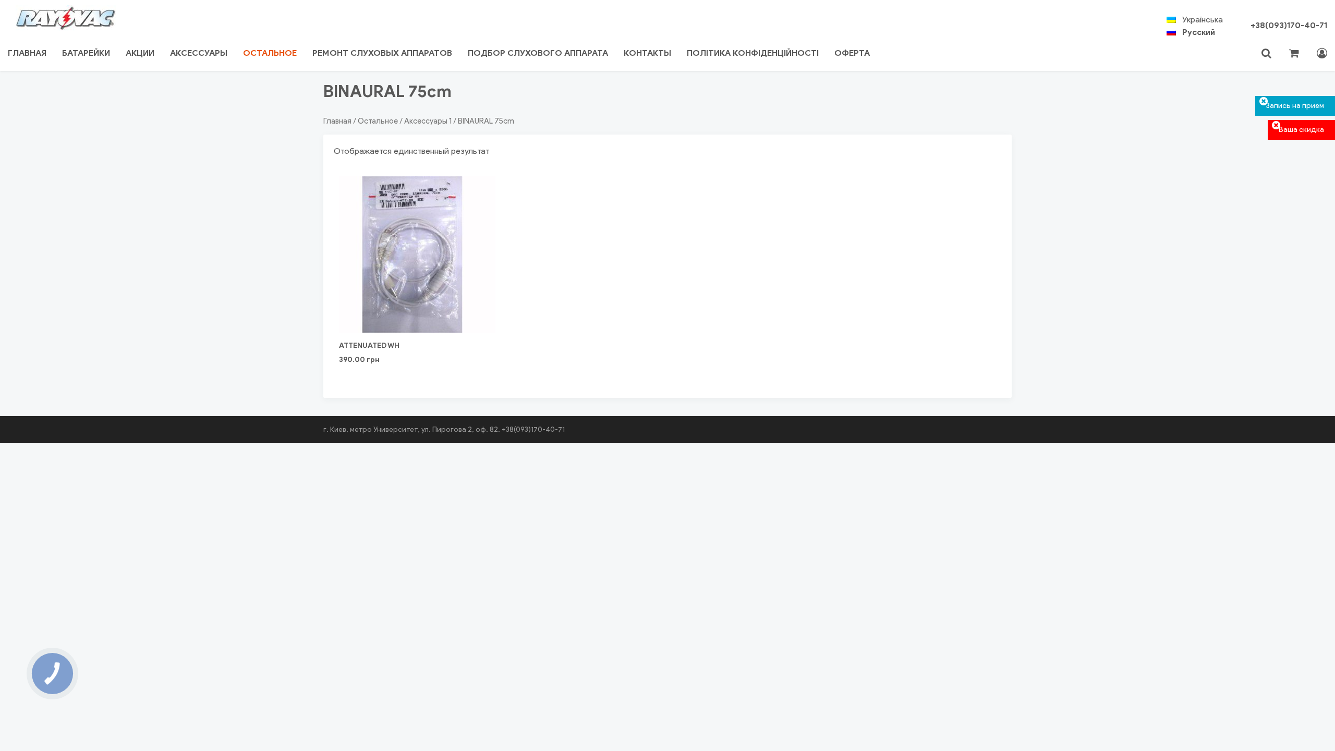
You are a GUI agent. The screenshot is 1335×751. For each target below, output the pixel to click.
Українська (1202, 20)
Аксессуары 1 (428, 121)
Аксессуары (198, 53)
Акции (140, 53)
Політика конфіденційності (753, 53)
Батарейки (86, 53)
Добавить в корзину (417, 300)
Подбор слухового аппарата (538, 53)
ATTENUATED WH (369, 345)
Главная (27, 53)
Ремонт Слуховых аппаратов (382, 53)
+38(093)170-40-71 (1289, 25)
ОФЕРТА (852, 53)
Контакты (647, 53)
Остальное (270, 53)
